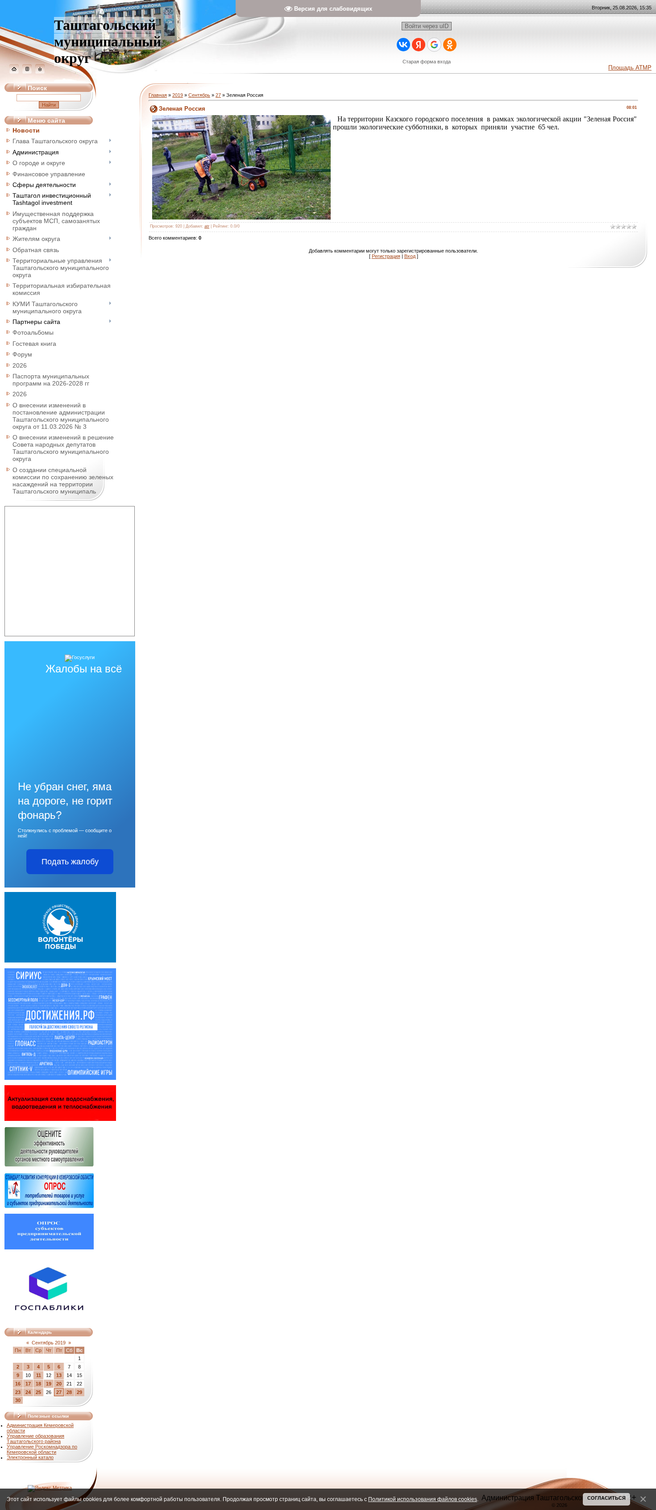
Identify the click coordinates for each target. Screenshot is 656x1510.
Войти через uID (426, 26)
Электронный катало (30, 1457)
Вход (409, 256)
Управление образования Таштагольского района (35, 1438)
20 (59, 1383)
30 (18, 1400)
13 (59, 1375)
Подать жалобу (70, 861)
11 (38, 1375)
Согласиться (606, 1498)
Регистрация (386, 256)
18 (38, 1383)
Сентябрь (199, 95)
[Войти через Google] (434, 44)
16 (18, 1383)
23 (18, 1392)
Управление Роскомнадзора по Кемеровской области (42, 1449)
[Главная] (14, 72)
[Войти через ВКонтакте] (403, 44)
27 (59, 1392)
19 (48, 1383)
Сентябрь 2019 (49, 1342)
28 (69, 1392)
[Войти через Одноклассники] (450, 44)
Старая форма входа (427, 61)
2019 (177, 95)
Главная (158, 95)
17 (28, 1383)
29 (79, 1392)
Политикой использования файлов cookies (422, 1499)
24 (28, 1392)
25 (38, 1392)
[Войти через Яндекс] (418, 44)
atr (206, 226)
